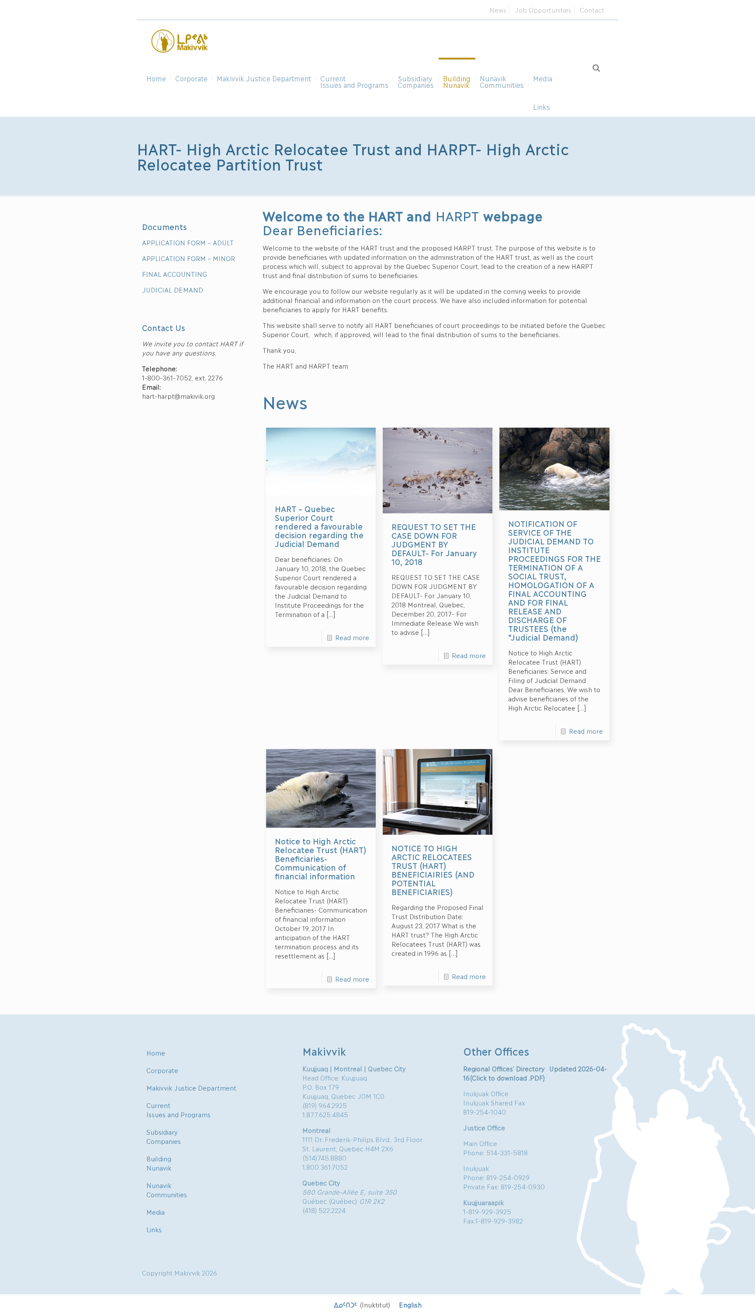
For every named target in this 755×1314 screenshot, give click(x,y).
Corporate (162, 1070)
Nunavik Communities (166, 1189)
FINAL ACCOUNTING (174, 274)
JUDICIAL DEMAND (172, 289)
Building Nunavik (158, 1162)
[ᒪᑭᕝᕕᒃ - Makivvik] (180, 39)
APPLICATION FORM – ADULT (188, 242)
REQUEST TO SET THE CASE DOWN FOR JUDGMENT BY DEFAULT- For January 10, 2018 (433, 544)
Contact (592, 10)
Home (155, 1052)
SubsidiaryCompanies (163, 1136)
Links (154, 1229)
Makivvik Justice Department (191, 1087)
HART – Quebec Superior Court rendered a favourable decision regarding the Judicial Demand (319, 526)
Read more (352, 637)
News (497, 10)
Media (155, 1212)
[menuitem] (362, 1304)
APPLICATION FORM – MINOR (188, 258)
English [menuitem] (410, 1304)
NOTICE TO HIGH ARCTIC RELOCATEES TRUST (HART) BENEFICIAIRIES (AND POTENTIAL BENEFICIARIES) (432, 869)
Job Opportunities (543, 10)
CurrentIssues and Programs (178, 1109)
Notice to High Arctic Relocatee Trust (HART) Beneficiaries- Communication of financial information (320, 858)
